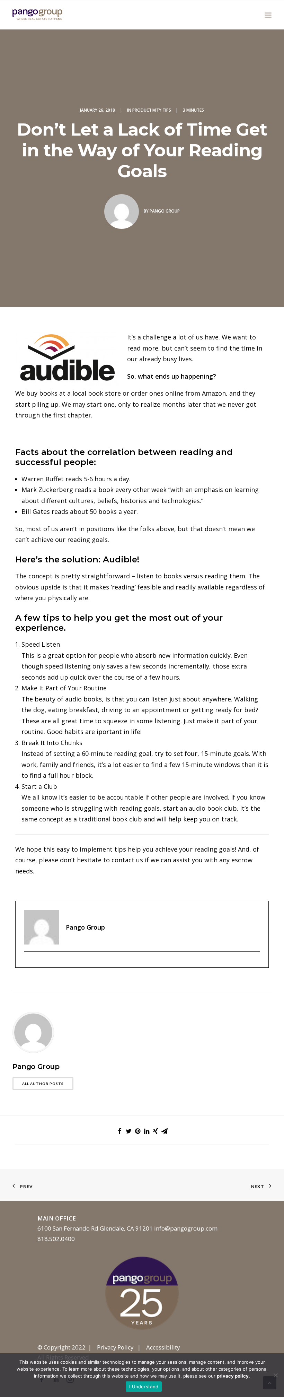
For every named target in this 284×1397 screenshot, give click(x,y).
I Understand (143, 1386)
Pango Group (165, 211)
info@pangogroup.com (186, 1228)
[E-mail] (28, 963)
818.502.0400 (56, 1239)
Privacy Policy (115, 1347)
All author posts (43, 1083)
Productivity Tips (151, 110)
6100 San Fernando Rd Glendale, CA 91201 (95, 1228)
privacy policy (233, 1376)
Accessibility (163, 1347)
